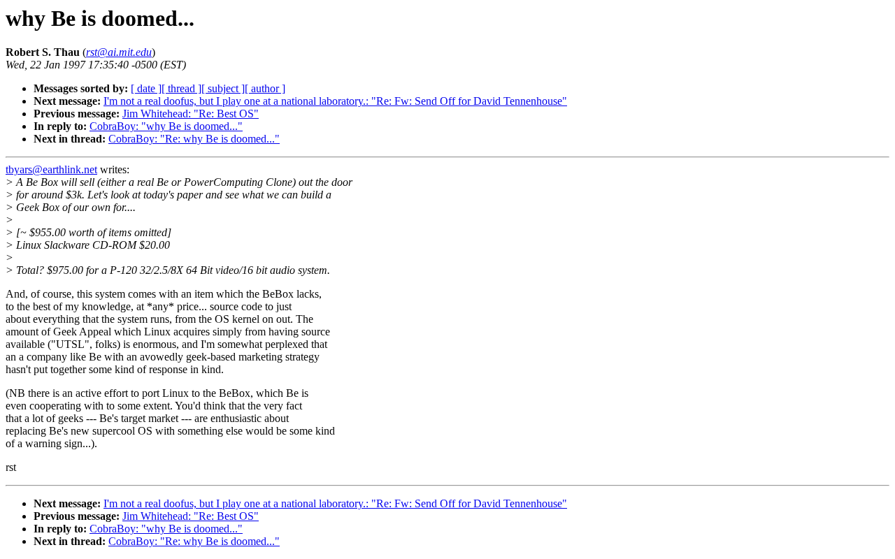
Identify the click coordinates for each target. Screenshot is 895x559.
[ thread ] (181, 88)
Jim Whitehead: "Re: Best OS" (190, 113)
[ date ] (146, 88)
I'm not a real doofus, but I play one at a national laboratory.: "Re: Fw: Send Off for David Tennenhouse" (335, 101)
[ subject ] (223, 88)
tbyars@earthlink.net (51, 169)
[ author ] (265, 88)
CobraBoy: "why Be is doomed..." (166, 126)
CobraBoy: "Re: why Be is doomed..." (194, 139)
